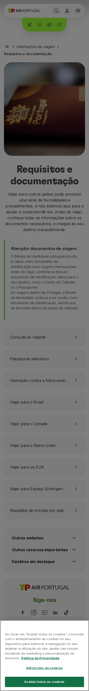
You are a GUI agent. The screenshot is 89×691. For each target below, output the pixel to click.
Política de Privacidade (40, 658)
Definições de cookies (44, 668)
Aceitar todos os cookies (44, 682)
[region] (44, 655)
